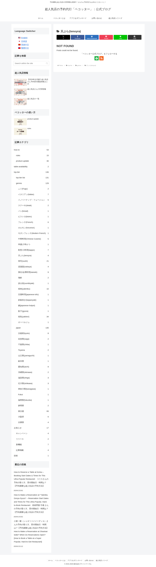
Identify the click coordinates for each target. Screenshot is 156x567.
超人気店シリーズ (102, 560)
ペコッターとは (60, 560)
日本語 (24, 41)
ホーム (50, 560)
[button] (134, 37)
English (24, 38)
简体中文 (25, 45)
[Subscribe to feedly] (96, 58)
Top (151, 562)
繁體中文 (25, 48)
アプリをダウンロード (75, 560)
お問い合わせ (89, 560)
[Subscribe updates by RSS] (101, 58)
